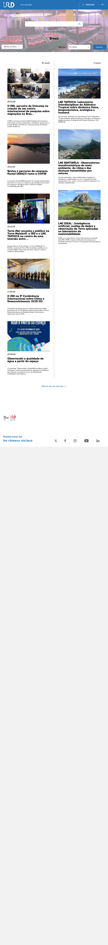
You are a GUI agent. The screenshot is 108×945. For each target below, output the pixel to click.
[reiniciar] (74, 24)
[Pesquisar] (80, 24)
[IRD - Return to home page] (9, 5)
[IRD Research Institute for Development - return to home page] (9, 418)
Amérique (10, 13)
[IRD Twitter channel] (55, 440)
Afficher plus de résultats (52, 386)
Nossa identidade (26, 5)
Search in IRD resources (54, 32)
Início (3, 13)
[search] (92, 5)
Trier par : (62, 47)
